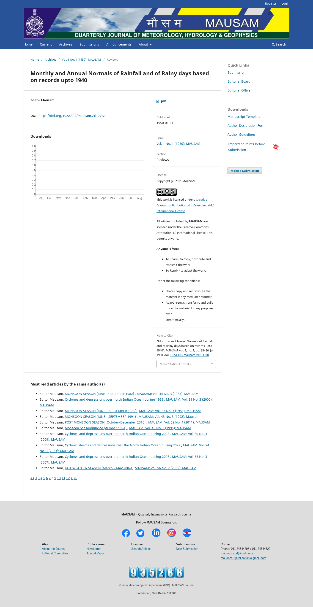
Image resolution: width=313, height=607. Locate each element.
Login (285, 3)
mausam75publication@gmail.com (243, 558)
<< (32, 478)
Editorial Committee (55, 553)
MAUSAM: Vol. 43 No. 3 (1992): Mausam (169, 416)
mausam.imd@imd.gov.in (237, 553)
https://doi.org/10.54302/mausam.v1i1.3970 (72, 115)
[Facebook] (125, 536)
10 (59, 478)
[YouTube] (187, 536)
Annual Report (96, 553)
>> (75, 478)
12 (68, 478)
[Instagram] (171, 536)
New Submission (187, 548)
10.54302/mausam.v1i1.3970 (189, 355)
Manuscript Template (244, 116)
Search (280, 44)
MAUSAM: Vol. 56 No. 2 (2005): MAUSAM (165, 468)
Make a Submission (245, 171)
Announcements (119, 44)
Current (46, 44)
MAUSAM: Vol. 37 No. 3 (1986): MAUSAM (170, 411)
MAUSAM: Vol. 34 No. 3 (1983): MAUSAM (167, 393)
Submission (236, 72)
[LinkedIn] (156, 536)
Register (270, 3)
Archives (65, 44)
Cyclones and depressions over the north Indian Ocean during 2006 (117, 456)
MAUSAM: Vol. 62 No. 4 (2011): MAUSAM (179, 422)
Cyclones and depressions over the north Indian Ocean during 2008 (117, 434)
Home (28, 44)
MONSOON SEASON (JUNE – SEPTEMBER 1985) (101, 411)
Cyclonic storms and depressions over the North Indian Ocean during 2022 (123, 445)
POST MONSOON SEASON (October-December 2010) (105, 422)
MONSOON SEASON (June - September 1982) (100, 393)
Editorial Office (239, 90)
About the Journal (53, 548)
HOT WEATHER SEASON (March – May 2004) (99, 468)
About (144, 44)
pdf (163, 101)
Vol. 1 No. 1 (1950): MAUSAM (81, 59)
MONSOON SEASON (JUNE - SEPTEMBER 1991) (101, 416)
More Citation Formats (175, 364)
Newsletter (94, 548)
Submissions (89, 44)
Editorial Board (239, 81)
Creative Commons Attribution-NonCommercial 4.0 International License (185, 205)
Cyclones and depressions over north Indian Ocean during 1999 (114, 399)
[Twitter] (140, 536)
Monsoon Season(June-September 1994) (96, 428)
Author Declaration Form (246, 125)
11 (63, 478)
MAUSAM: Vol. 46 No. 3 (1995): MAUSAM (160, 428)
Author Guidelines (242, 134)
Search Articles (141, 548)
